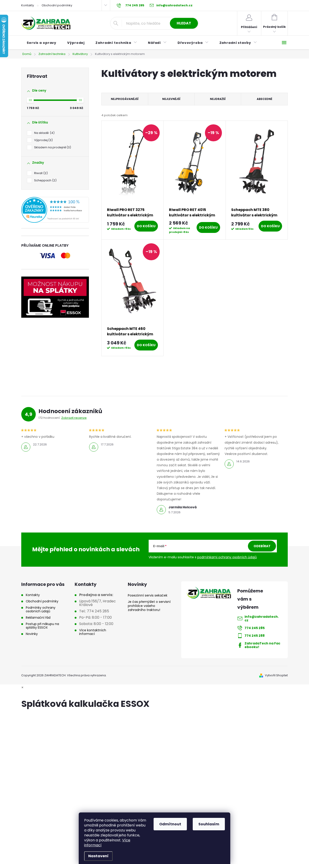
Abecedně (264, 99)
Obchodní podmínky (57, 5)
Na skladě (43, 133)
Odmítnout (170, 824)
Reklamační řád (38, 617)
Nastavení (98, 856)
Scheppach (44, 180)
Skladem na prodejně (52, 147)
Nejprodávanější (124, 99)
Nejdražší (218, 99)
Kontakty (27, 5)
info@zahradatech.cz (262, 618)
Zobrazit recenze (74, 418)
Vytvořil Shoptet (276, 675)
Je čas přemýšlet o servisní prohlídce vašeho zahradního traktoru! (149, 605)
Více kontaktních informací (92, 632)
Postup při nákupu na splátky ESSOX (42, 626)
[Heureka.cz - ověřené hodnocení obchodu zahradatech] (55, 210)
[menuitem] (41, 43)
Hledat (184, 23)
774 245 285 (255, 628)
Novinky (32, 634)
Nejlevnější (171, 99)
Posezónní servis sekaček (147, 595)
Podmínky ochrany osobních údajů (40, 609)
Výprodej (42, 140)
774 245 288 (255, 635)
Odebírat (262, 546)
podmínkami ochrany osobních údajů (227, 557)
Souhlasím (208, 824)
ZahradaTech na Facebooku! (262, 645)
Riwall (40, 173)
